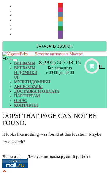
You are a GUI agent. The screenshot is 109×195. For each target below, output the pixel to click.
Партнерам (27, 96)
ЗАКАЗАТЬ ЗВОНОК (54, 46)
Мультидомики (32, 82)
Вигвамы (24, 63)
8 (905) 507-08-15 (60, 62)
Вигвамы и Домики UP (25, 73)
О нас (20, 101)
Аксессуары (28, 86)
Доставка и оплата (36, 91)
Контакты (26, 105)
